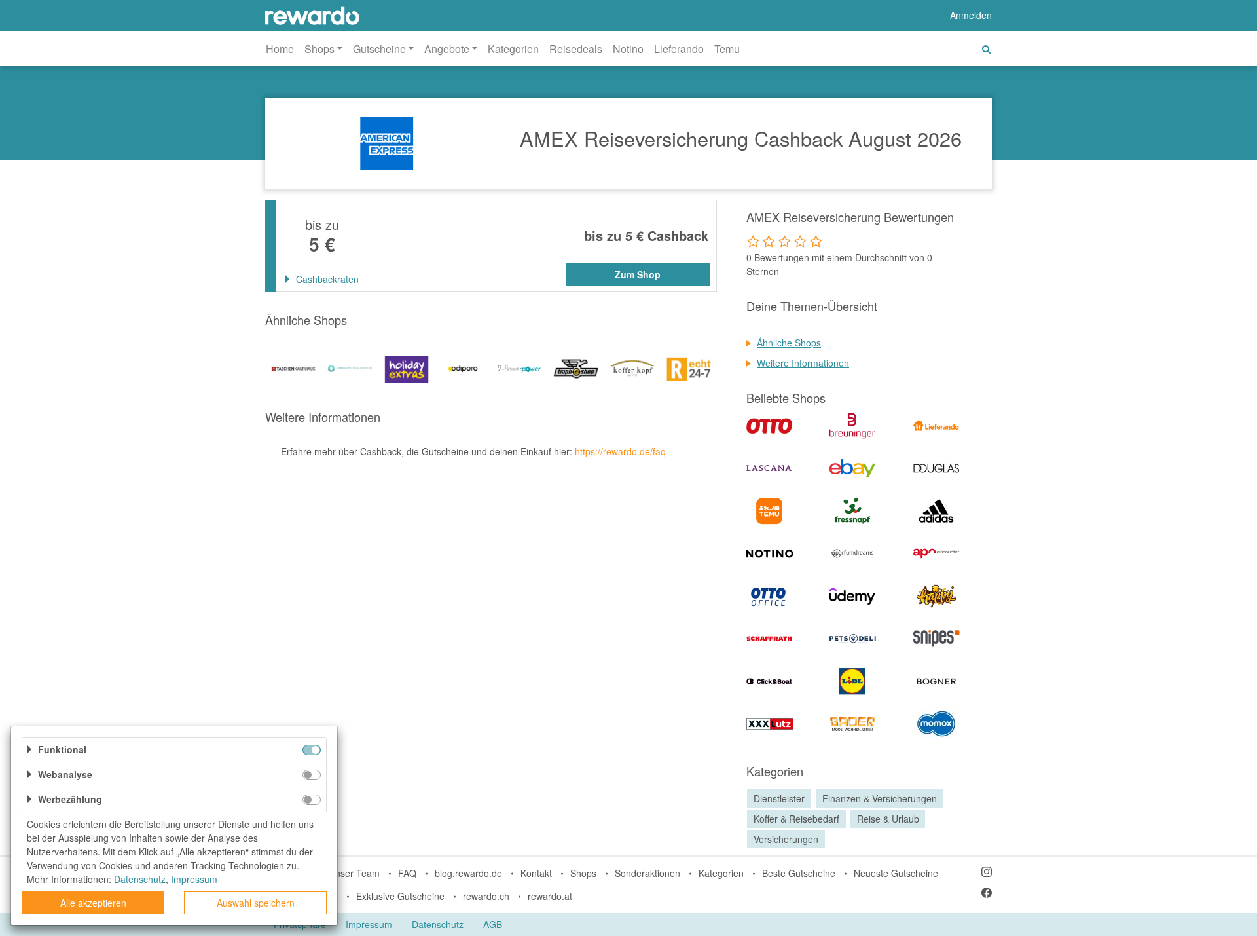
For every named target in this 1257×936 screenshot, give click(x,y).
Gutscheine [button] (379, 48)
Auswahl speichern (256, 902)
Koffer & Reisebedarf (796, 818)
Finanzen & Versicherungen (879, 798)
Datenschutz (438, 924)
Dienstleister (779, 798)
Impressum (369, 924)
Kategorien (513, 48)
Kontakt (536, 873)
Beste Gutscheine (798, 873)
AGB (492, 924)
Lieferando (679, 48)
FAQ (407, 873)
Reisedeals (575, 48)
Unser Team (354, 873)
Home (280, 48)
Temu (727, 48)
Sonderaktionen (647, 873)
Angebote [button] (446, 48)
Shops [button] (319, 48)
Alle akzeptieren (93, 902)
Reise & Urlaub (888, 818)
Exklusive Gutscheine (400, 896)
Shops (583, 873)
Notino (628, 48)
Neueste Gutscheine (896, 873)
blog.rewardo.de (468, 873)
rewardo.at (550, 896)
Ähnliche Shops (789, 342)
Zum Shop (638, 274)
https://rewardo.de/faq (620, 451)
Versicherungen (786, 839)
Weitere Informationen (803, 362)
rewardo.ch (486, 896)
